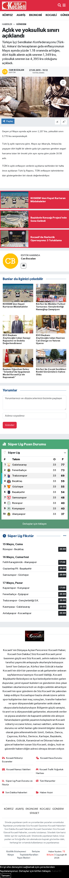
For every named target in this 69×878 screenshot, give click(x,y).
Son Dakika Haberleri (16, 792)
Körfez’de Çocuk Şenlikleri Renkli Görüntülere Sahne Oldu (51, 372)
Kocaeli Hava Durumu (51, 758)
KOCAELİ (51, 15)
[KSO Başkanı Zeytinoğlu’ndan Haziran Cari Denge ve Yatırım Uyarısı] (51, 324)
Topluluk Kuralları (29, 855)
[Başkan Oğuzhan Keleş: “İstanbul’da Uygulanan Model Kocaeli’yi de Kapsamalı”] (18, 358)
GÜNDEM (21, 24)
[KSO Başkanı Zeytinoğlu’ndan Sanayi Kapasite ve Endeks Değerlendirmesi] (18, 324)
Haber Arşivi (46, 792)
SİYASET (34, 813)
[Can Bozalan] (10, 261)
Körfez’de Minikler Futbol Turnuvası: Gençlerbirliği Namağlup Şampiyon (50, 307)
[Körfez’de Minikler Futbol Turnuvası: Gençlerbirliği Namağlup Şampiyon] (51, 292)
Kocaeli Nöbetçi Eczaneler (12, 760)
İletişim (36, 852)
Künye (11, 855)
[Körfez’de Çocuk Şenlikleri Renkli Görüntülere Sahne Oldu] (51, 358)
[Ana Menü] (64, 5)
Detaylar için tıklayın (35, 524)
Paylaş (9, 121)
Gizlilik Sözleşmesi (16, 852)
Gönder (9, 425)
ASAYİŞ (21, 15)
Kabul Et (56, 871)
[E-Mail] (23, 265)
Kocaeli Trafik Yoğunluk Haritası (50, 771)
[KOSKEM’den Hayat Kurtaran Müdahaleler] (18, 292)
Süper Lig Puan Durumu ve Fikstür (17, 783)
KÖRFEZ (7, 15)
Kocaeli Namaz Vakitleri (18, 769)
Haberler (7, 24)
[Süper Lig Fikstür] (64, 536)
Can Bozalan (28, 258)
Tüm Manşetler (47, 781)
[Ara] (59, 5)
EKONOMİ (35, 15)
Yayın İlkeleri (23, 858)
